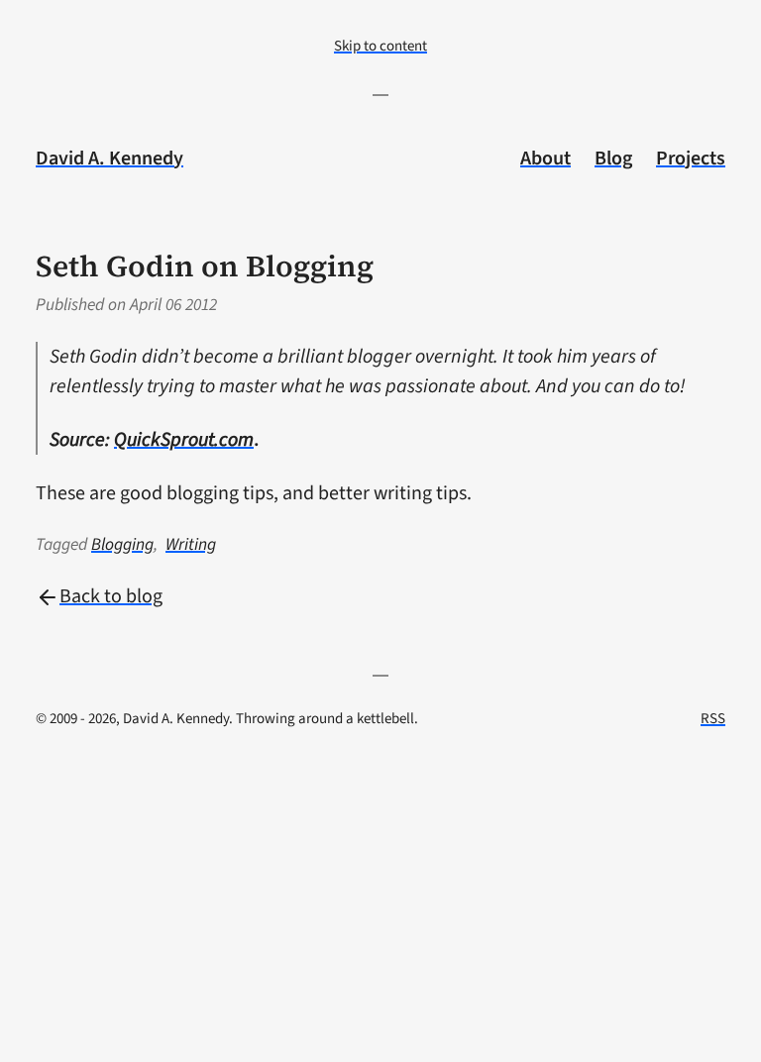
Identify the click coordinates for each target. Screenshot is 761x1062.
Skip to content (380, 46)
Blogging (122, 544)
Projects (690, 158)
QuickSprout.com (184, 440)
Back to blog (111, 596)
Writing (190, 544)
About (545, 158)
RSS (713, 718)
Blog (613, 158)
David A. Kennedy (109, 158)
